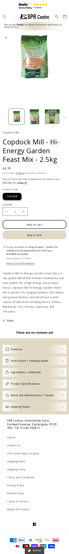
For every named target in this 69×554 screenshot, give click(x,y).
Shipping (20, 173)
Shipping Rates (16, 461)
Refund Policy (15, 493)
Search (11, 437)
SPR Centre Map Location (23, 453)
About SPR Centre (18, 509)
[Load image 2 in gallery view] (34, 117)
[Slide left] (4, 118)
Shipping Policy (16, 469)
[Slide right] (65, 118)
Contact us (14, 445)
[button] (4, 17)
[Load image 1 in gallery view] (17, 117)
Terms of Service (17, 501)
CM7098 (12, 196)
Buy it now (34, 235)
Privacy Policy (15, 485)
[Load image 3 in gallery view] (52, 117)
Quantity (7, 204)
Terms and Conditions (20, 477)
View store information (20, 263)
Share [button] (10, 320)
